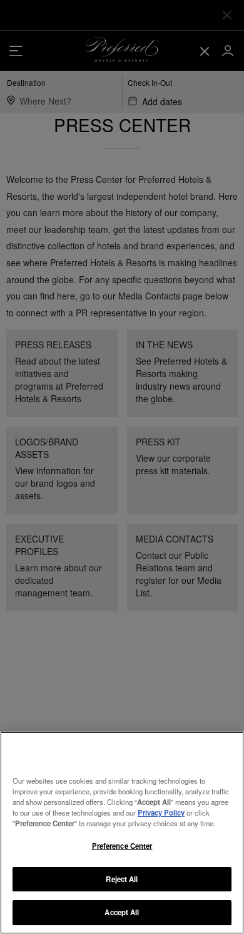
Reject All (122, 879)
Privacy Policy (161, 812)
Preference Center (122, 846)
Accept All (121, 912)
